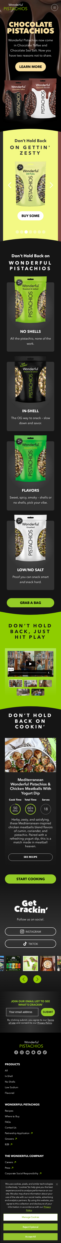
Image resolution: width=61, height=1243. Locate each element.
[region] (30, 1211)
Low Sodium (11, 1087)
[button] (54, 7)
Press (7, 1167)
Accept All (30, 1236)
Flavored (9, 1093)
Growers (9, 1138)
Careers (9, 1162)
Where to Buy (12, 1116)
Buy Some (30, 216)
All (6, 1070)
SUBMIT (48, 1012)
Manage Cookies (30, 1217)
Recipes (9, 1110)
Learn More (30, 67)
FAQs (8, 1122)
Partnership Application (17, 1133)
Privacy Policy (44, 1022)
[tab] (16, 683)
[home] (15, 7)
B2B (7, 1144)
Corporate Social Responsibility (21, 1173)
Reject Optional (30, 1227)
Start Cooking (30, 879)
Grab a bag (30, 603)
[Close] (57, 1184)
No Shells (10, 1081)
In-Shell (9, 1076)
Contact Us (10, 1127)
